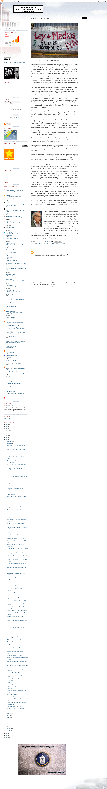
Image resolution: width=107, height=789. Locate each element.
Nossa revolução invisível (12, 694)
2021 (7, 428)
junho (8, 719)
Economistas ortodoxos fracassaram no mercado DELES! (15, 524)
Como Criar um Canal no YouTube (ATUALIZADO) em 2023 (13, 251)
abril (8, 724)
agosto (8, 715)
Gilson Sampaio (9, 298)
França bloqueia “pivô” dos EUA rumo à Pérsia (17, 600)
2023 (7, 424)
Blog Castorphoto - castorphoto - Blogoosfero (13, 383)
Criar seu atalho (7, 54)
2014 (7, 437)
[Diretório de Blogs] (9, 159)
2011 (7, 735)
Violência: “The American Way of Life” (16, 538)
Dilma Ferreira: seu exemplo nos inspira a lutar (15, 271)
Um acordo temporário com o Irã (14, 504)
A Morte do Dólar (11, 494)
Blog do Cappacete (10, 367)
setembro (9, 713)
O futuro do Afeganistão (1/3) (13, 684)
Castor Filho (6, 50)
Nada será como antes (10, 352)
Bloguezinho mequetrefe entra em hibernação (15, 299)
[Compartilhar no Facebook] (59, 242)
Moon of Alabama (10, 227)
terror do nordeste (10, 389)
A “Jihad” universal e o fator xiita (14, 706)
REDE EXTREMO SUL (11, 356)
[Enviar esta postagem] (52, 241)
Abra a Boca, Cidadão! (11, 371)
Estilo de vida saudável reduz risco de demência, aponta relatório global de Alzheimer (15, 342)
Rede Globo (62, 243)
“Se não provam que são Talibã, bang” (15, 655)
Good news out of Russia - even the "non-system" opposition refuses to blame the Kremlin (16, 362)
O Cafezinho (9, 189)
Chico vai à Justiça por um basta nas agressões (15, 307)
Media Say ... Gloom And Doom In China (14, 229)
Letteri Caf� (9, 381)
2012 (7, 733)
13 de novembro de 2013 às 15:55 (47, 252)
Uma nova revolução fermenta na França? (16, 630)
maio (8, 722)
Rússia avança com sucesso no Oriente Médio (17, 610)
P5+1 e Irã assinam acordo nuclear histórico (16, 510)
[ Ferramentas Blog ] (10, 249)
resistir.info (8, 398)
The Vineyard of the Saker (12, 238)
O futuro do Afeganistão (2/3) (13, 678)
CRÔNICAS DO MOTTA (11, 351)
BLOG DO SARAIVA (11, 306)
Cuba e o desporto (9, 257)
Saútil (7, 340)
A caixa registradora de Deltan (12, 286)
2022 (7, 426)
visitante (6, 166)
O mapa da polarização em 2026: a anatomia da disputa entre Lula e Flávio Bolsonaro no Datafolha (16, 191)
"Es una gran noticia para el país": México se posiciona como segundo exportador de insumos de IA (15, 198)
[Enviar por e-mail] (54, 242)
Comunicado (8, 357)
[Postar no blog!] (56, 242)
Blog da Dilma (9, 379)
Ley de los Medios (53, 243)
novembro (9, 443)
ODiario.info (9, 256)
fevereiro (9, 728)
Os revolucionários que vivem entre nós (16, 595)
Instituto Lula (9, 232)
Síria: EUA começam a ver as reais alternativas (17, 583)
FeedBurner (19, 118)
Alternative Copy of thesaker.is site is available (15, 240)
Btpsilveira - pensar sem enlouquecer (14, 322)
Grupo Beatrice (9, 279)
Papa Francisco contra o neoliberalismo (15, 472)
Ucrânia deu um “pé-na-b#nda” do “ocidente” (17, 492)
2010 (7, 737)
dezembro (9, 441)
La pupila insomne (10, 243)
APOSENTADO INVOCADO (12, 325)
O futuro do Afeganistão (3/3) (13, 672)
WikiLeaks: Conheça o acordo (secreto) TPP (17, 577)
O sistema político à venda (11, 318)
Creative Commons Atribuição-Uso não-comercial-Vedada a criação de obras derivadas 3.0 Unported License (15, 62)
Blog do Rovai (9, 395)
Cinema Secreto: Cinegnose (12, 209)
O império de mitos (10, 347)
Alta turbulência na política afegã (14, 474)
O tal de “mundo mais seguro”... (14, 484)
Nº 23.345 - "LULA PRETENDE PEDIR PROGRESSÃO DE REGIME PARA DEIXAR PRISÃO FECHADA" (15, 293)
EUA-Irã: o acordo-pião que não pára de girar (17, 486)
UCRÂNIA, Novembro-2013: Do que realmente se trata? (15, 489)
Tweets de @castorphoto (9, 28)
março (8, 726)
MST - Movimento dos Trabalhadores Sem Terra (16, 268)
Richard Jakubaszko (10, 391)
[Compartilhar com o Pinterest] (61, 242)
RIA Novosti (8, 195)
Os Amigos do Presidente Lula (13, 216)
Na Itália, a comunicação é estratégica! (15, 708)
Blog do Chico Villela (11, 346)
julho (8, 717)
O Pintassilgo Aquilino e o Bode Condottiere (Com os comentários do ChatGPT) (14, 223)
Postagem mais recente (36, 287)
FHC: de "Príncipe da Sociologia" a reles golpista (15, 373)
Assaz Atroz (8, 221)
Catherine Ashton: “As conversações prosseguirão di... (15, 617)
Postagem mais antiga (73, 287)
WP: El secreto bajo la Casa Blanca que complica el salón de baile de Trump (15, 204)
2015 (7, 435)
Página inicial (55, 287)
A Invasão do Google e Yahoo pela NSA (16, 628)
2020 (7, 431)
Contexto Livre (9, 285)
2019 (7, 433)
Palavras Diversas (10, 387)
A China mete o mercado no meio (14, 571)
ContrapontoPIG (10, 290)
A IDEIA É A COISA (11, 696)
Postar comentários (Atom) (41, 290)
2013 (7, 439)
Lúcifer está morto (9, 275)
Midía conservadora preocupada (14, 639)
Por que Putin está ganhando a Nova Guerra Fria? (15, 368)
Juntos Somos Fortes (10, 274)
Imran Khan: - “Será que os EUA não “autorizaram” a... (15, 648)
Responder (37, 257)
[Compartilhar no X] (57, 242)
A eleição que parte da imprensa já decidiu (14, 217)
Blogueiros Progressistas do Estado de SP (15, 393)
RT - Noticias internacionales (12, 202)
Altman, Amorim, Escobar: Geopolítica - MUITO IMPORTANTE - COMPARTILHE (16, 281)
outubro (9, 711)
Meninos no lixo (10, 642)
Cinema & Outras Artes (11, 317)
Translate (15, 104)
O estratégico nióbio (11, 592)
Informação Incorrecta (11, 302)
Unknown (37, 252)
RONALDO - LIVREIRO (11, 260)
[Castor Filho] (4, 52)
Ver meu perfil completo (11, 412)
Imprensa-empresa (43, 243)
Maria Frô (8, 376)
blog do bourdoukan (10, 311)
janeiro (9, 730)
